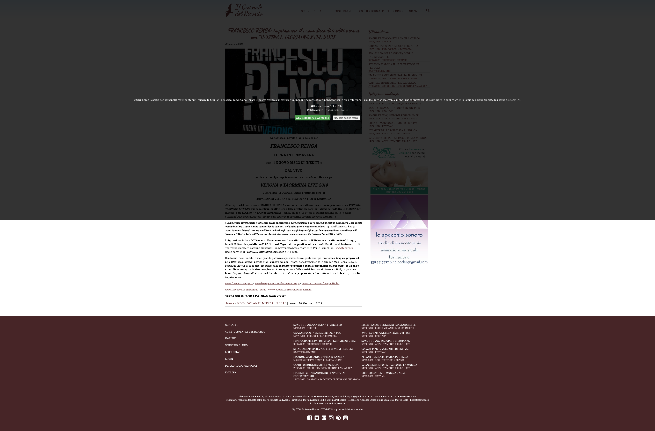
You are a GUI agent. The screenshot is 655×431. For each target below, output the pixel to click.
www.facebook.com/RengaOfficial (245, 289)
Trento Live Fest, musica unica (383, 374)
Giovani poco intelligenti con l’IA (317, 334)
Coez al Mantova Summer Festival (385, 350)
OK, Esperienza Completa (312, 117)
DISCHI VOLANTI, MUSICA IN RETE (261, 303)
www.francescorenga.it (239, 283)
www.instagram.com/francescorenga (277, 283)
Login (229, 358)
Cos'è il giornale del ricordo (245, 331)
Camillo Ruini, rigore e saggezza (322, 366)
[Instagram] (331, 417)
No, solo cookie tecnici (346, 117)
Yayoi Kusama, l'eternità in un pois (385, 334)
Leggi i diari (233, 352)
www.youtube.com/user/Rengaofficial (290, 289)
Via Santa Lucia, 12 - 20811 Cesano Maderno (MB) (290, 396)
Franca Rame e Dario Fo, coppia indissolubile (324, 342)
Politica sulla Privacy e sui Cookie (327, 110)
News (230, 303)
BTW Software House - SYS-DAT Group (317, 409)
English (230, 372)
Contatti (231, 324)
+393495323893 (325, 396)
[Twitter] (317, 417)
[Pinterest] (338, 417)
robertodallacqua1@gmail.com (350, 396)
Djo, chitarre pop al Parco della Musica (389, 366)
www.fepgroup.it (345, 248)
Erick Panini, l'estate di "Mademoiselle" (388, 326)
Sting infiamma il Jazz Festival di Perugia (323, 350)
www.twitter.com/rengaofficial (320, 283)
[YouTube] (345, 417)
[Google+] (324, 417)
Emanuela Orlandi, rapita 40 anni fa (318, 358)
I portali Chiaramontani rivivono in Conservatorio (326, 376)
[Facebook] (309, 417)
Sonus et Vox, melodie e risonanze (385, 342)
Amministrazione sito (351, 409)
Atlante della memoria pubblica (384, 358)
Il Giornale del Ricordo (251, 396)
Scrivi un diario (236, 345)
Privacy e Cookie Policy (241, 365)
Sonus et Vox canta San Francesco (317, 326)
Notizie (230, 338)
